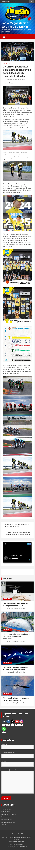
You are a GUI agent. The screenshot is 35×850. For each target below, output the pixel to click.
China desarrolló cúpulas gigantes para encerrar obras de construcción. (16, 636)
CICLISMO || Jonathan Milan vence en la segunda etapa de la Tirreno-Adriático (17, 534)
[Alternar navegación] (4, 36)
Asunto (3, 761)
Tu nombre (4, 744)
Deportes (6, 63)
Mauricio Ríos (21, 608)
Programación (5, 817)
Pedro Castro (21, 79)
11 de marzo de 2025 (9, 79)
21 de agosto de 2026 (9, 608)
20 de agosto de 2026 (9, 641)
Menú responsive (31, 1)
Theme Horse (20, 844)
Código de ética (6, 809)
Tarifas (3, 825)
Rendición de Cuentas (8, 822)
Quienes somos (6, 819)
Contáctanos (5, 812)
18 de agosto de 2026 (9, 703)
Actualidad (7, 579)
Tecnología (7, 599)
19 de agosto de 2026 (9, 672)
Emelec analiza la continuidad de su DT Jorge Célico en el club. (17, 525)
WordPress (23, 847)
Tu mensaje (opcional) (8, 770)
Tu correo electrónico (8, 753)
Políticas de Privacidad (8, 814)
